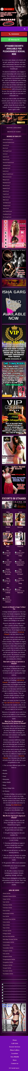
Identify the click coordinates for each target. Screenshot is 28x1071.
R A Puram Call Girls (7, 930)
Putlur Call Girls (6, 953)
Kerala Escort (6, 171)
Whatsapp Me (15, 40)
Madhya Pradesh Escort (8, 174)
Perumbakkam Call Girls (8, 973)
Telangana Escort (6, 205)
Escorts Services (14, 1047)
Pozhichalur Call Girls (7, 907)
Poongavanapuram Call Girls (9, 959)
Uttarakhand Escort (7, 214)
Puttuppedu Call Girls (7, 956)
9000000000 (15, 34)
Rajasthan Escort (6, 197)
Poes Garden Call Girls (7, 971)
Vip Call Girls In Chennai (12, 702)
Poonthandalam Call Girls (8, 913)
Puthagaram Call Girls (7, 950)
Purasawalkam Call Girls (8, 948)
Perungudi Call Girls (7, 968)
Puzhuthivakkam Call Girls (8, 942)
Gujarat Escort (6, 156)
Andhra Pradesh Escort (8, 139)
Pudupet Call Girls (6, 899)
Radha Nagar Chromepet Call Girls (10, 939)
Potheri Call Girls (6, 922)
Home (15, 1040)
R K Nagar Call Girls (7, 933)
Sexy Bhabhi (15, 1057)
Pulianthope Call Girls (7, 905)
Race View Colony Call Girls (9, 936)
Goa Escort (5, 154)
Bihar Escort (5, 148)
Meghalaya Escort (7, 182)
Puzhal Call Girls (6, 945)
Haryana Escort (6, 159)
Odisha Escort (6, 191)
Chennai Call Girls (6, 893)
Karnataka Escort (6, 168)
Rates (15, 1060)
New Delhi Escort (16, 805)
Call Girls (14, 1043)
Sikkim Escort (6, 199)
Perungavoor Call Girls (7, 965)
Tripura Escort (6, 208)
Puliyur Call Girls (6, 927)
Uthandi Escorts (7, 89)
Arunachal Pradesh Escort (8, 142)
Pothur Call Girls (6, 910)
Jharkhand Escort (6, 165)
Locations (14, 1053)
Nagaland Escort (6, 188)
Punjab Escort (6, 194)
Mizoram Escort (6, 185)
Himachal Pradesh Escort (8, 162)
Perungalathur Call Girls (8, 962)
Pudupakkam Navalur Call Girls (9, 896)
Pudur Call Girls (6, 902)
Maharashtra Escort (7, 177)
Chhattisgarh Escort (7, 151)
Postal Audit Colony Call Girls (9, 919)
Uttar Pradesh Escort (7, 211)
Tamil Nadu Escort (7, 202)
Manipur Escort (6, 179)
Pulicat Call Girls (6, 925)
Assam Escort (6, 145)
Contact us (14, 1063)
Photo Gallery (14, 1050)
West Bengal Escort (7, 217)
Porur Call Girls (6, 916)
